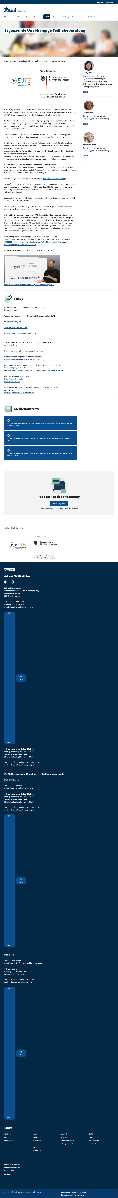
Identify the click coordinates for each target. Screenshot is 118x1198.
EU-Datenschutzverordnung (54, 178)
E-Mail (85, 92)
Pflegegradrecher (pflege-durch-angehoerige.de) (24, 351)
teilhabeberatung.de (12, 322)
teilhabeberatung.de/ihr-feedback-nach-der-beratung (59, 508)
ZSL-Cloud (100, 2)
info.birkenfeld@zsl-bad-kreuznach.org (20, 244)
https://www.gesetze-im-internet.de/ (19, 392)
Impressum (65, 1192)
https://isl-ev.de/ (11, 310)
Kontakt (110, 2)
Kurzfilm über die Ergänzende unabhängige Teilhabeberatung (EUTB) (29, 284)
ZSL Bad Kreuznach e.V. (17, 575)
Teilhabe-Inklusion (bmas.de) (16, 327)
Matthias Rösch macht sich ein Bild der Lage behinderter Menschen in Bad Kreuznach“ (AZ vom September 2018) (40, 424)
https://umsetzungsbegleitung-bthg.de (20, 333)
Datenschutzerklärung (80, 1192)
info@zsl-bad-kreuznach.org (21, 607)
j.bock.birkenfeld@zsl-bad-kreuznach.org (46, 242)
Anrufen (9, 742)
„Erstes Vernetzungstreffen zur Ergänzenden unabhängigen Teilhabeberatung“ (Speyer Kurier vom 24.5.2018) (39, 454)
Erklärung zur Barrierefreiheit (73, 1195)
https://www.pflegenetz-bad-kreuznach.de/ (22, 359)
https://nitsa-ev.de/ (12, 381)
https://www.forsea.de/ (13, 379)
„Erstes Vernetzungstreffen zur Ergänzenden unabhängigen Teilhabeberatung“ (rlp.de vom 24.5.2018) (38, 439)
